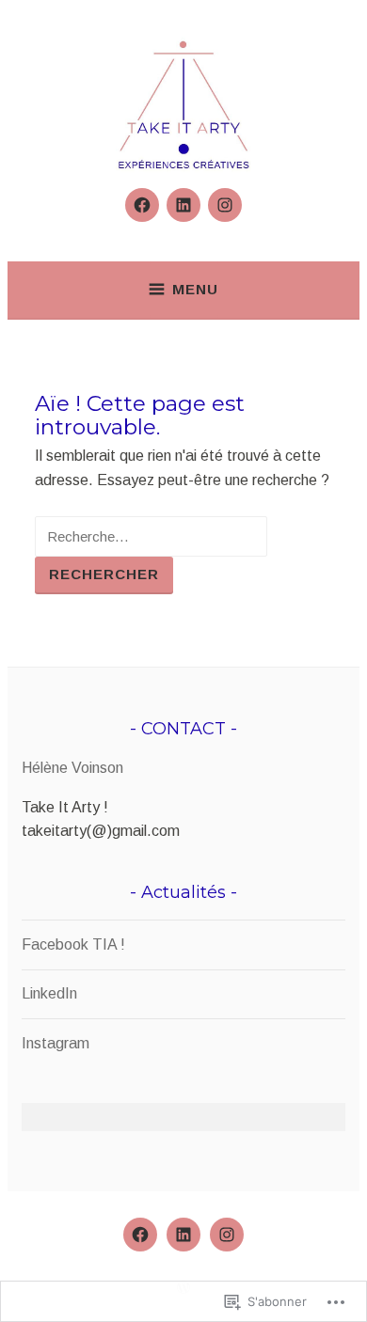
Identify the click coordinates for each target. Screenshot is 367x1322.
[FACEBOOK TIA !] (140, 1234)
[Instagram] (224, 205)
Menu (195, 289)
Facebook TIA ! (73, 944)
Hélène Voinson (72, 768)
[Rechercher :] (151, 536)
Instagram (55, 1043)
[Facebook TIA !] (142, 205)
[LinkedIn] (183, 205)
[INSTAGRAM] (226, 1234)
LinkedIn (49, 993)
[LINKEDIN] (183, 1234)
